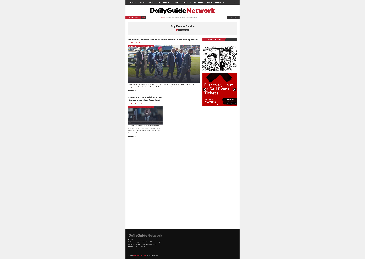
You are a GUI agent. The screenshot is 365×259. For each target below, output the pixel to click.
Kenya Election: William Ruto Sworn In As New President (145, 99)
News (132, 2)
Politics (142, 2)
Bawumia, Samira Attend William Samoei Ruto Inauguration (163, 39)
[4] (221, 104)
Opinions (218, 2)
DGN (208, 2)
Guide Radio (198, 2)
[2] (217, 104)
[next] (234, 89)
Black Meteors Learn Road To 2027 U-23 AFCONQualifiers (177, 17)
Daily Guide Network (139, 255)
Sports (177, 2)
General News (133, 46)
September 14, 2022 (136, 42)
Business (151, 2)
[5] (223, 104)
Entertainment (164, 2)
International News (146, 46)
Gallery (186, 2)
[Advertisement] (216, 137)
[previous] (204, 89)
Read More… (132, 90)
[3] (219, 104)
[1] (215, 104)
